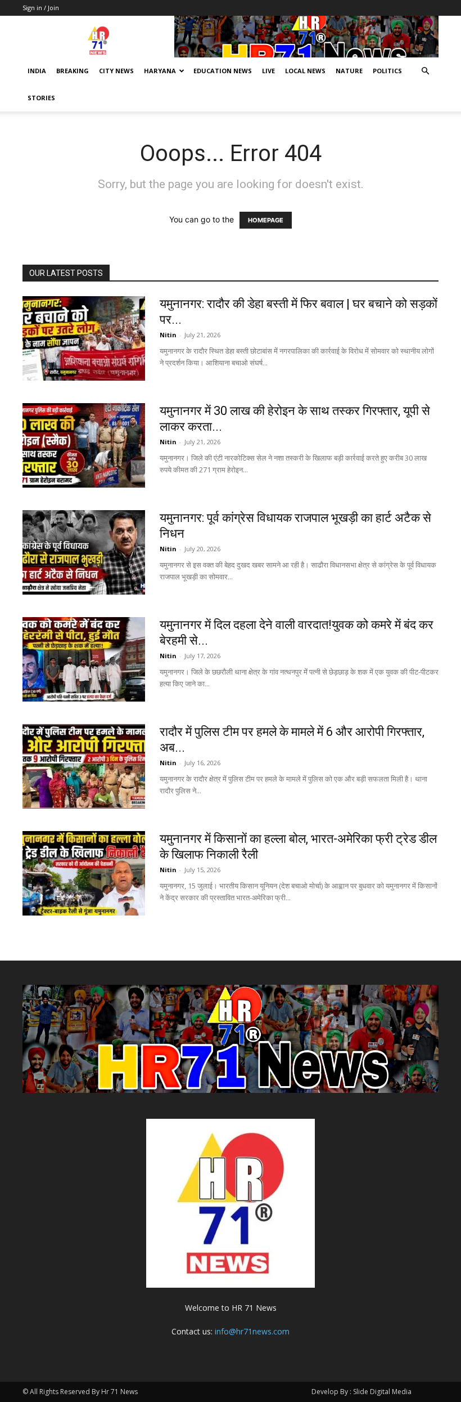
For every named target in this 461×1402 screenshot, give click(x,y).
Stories (41, 97)
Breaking (72, 70)
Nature (349, 70)
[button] (425, 71)
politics (387, 70)
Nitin (168, 335)
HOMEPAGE (265, 220)
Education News (222, 70)
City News (116, 70)
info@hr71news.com (252, 1331)
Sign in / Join (40, 7)
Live (268, 70)
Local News (305, 70)
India (37, 70)
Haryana (160, 70)
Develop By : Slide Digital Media (361, 1391)
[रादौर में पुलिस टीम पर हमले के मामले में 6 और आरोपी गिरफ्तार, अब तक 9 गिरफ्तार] (83, 766)
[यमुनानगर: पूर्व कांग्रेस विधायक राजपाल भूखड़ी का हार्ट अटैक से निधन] (83, 552)
